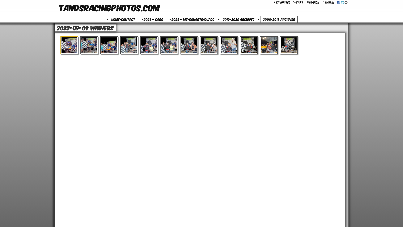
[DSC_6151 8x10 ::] (69, 45)
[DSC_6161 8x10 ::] (149, 45)
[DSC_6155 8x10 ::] (109, 45)
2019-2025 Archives (238, 19)
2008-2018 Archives (279, 19)
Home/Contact (123, 19)
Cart (299, 2)
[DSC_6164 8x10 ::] (169, 45)
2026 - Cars (153, 19)
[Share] (342, 2)
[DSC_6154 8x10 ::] (89, 45)
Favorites (283, 2)
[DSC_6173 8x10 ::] (189, 45)
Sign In (329, 2)
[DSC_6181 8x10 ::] (249, 45)
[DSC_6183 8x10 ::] (269, 45)
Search (314, 2)
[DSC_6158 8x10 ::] (129, 45)
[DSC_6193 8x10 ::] (289, 45)
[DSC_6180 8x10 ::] (229, 45)
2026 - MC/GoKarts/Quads (193, 19)
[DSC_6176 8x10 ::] (209, 45)
